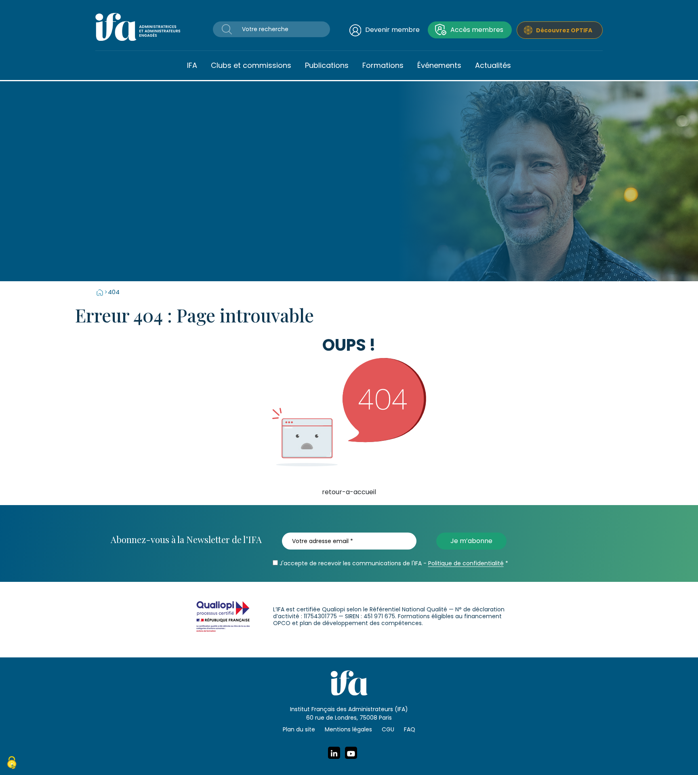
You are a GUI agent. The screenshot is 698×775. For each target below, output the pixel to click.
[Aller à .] (100, 292)
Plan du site (299, 729)
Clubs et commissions (251, 65)
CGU (388, 729)
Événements (439, 65)
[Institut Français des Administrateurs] (137, 26)
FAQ (409, 729)
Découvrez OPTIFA (564, 30)
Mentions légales (348, 729)
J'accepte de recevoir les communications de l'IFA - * (393, 563)
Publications (327, 65)
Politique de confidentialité (466, 563)
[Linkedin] (334, 753)
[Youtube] (351, 753)
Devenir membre (392, 29)
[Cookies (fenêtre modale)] (11, 763)
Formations (383, 65)
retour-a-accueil (349, 492)
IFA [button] (192, 65)
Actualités (493, 65)
